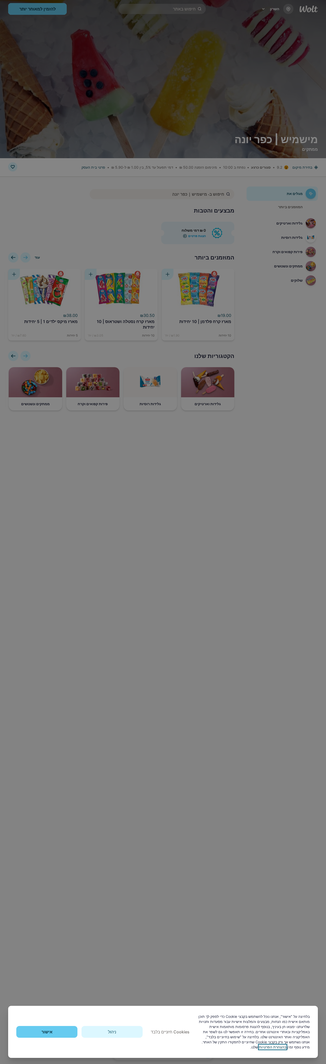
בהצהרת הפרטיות (272, 1047)
